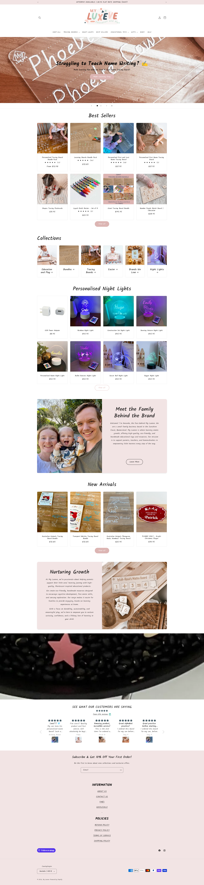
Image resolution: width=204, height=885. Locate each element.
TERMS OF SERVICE (102, 835)
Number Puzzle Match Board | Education (151, 209)
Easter (111, 269)
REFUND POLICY (102, 824)
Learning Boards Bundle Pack (85, 158)
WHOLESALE (102, 807)
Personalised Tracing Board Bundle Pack (52, 159)
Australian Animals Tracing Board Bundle (52, 537)
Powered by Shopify (56, 880)
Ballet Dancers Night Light (85, 376)
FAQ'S (102, 801)
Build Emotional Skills (102, 89)
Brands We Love (135, 271)
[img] (102, 711)
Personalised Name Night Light (52, 376)
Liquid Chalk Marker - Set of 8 (85, 208)
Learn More (134, 461)
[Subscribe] (120, 770)
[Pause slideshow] (112, 105)
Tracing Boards (90, 271)
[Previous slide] (91, 105)
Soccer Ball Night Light (118, 376)
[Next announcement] (166, 2)
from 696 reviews (100, 714)
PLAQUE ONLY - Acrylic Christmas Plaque (151, 537)
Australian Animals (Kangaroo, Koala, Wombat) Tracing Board (118, 537)
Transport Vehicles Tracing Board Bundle (85, 537)
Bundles (67, 269)
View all (102, 224)
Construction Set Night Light (118, 331)
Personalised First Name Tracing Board (151, 159)
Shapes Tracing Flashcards (52, 208)
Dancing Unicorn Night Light (152, 331)
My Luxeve (46, 880)
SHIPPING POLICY (102, 840)
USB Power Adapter (52, 331)
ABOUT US (102, 791)
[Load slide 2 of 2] (101, 105)
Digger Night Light (151, 376)
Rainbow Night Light (86, 331)
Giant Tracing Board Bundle (118, 208)
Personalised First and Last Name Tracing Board (118, 159)
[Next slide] (106, 105)
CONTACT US (102, 796)
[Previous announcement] (37, 2)
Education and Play (46, 271)
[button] (39, 17)
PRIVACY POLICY (101, 830)
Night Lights (157, 269)
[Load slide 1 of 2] (97, 105)
